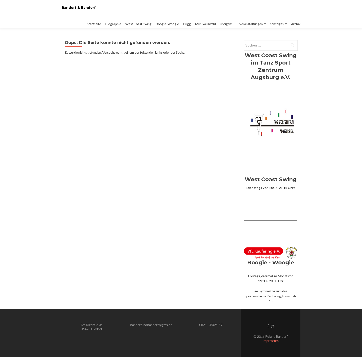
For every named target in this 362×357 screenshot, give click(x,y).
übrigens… (227, 24)
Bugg (187, 24)
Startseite (94, 24)
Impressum (271, 341)
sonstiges (277, 24)
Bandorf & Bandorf (79, 8)
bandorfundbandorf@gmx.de (151, 325)
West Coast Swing (138, 24)
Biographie (113, 24)
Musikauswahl (205, 24)
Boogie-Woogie (167, 24)
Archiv (295, 24)
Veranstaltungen (251, 24)
